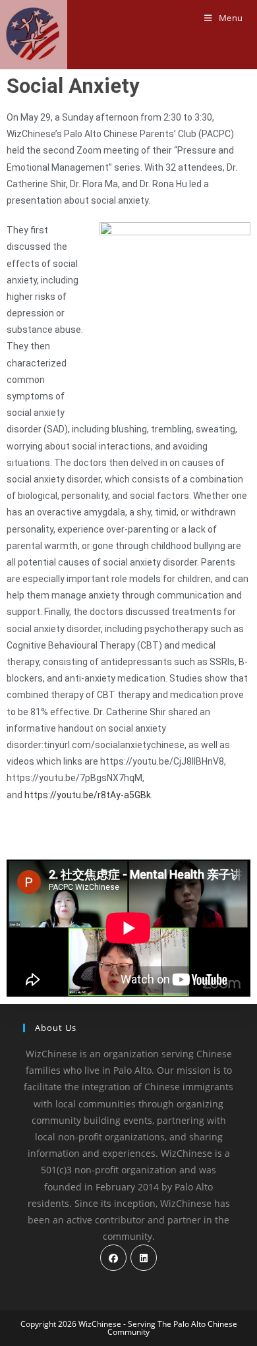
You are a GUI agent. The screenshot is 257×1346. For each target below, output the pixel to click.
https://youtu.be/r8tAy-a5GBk (87, 795)
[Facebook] (113, 1257)
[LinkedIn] (143, 1257)
